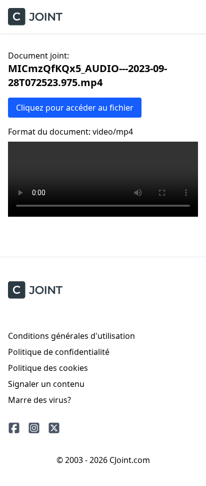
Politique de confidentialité (59, 351)
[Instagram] (34, 428)
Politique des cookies (48, 367)
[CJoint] (35, 290)
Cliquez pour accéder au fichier (75, 107)
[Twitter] (54, 428)
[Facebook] (14, 428)
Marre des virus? (39, 399)
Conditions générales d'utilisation (71, 335)
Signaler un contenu (46, 383)
